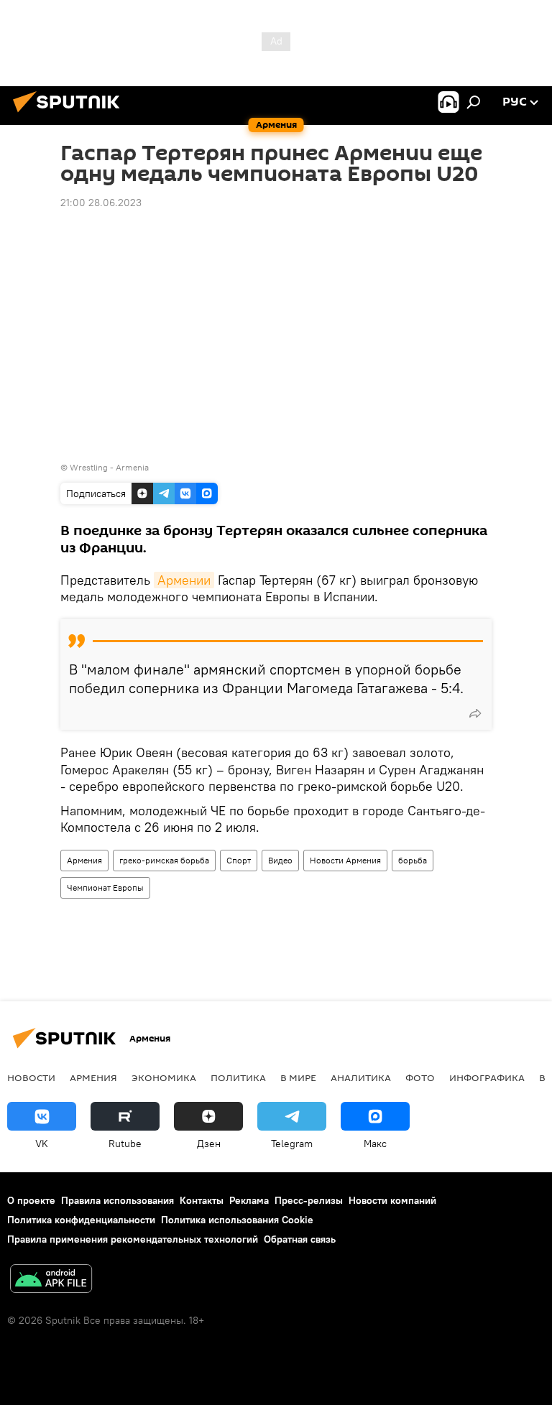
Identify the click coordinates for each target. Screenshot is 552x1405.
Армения (84, 860)
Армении (184, 580)
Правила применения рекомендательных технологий (132, 1239)
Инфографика (487, 1077)
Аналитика (361, 1077)
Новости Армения (345, 860)
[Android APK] (51, 1280)
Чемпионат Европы (105, 887)
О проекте (31, 1200)
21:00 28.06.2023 (101, 202)
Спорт (238, 860)
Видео (280, 860)
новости (31, 1077)
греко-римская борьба (164, 860)
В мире (298, 1077)
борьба (412, 860)
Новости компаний (392, 1200)
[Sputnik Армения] (70, 114)
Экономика (164, 1077)
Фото (420, 1077)
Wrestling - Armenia (109, 467)
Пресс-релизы (309, 1200)
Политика (238, 1077)
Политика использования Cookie (237, 1219)
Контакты (202, 1200)
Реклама (249, 1200)
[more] (475, 713)
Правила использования (117, 1200)
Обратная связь (300, 1239)
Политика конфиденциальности (81, 1219)
